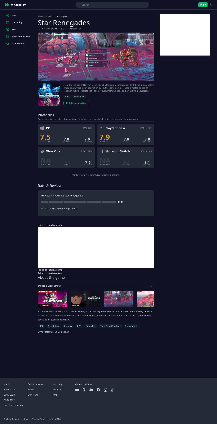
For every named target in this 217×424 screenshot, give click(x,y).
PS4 (43, 28)
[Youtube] (77, 390)
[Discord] (91, 390)
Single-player (131, 326)
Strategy (68, 326)
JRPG (79, 326)
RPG (67, 96)
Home (40, 16)
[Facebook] (98, 390)
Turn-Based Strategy (110, 326)
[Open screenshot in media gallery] (118, 299)
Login (203, 4)
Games (49, 16)
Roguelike (91, 326)
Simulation (79, 96)
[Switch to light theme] (210, 4)
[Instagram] (105, 390)
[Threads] (84, 390)
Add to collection (77, 103)
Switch (54, 28)
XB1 (48, 28)
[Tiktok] (112, 390)
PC (39, 28)
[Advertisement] (96, 247)
